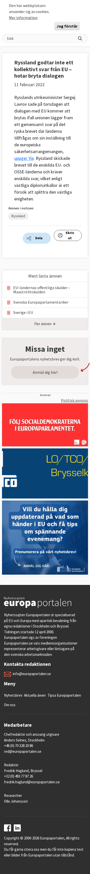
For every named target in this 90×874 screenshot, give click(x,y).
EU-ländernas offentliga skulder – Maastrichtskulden (41, 290)
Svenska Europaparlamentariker (40, 302)
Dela (38, 238)
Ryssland (18, 216)
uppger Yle (24, 158)
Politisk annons (74, 400)
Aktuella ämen (35, 695)
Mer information (23, 17)
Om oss (10, 704)
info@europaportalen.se (32, 673)
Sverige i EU (23, 312)
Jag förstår (67, 26)
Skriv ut (70, 235)
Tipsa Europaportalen (64, 695)
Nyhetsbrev (13, 695)
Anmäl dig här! (45, 372)
